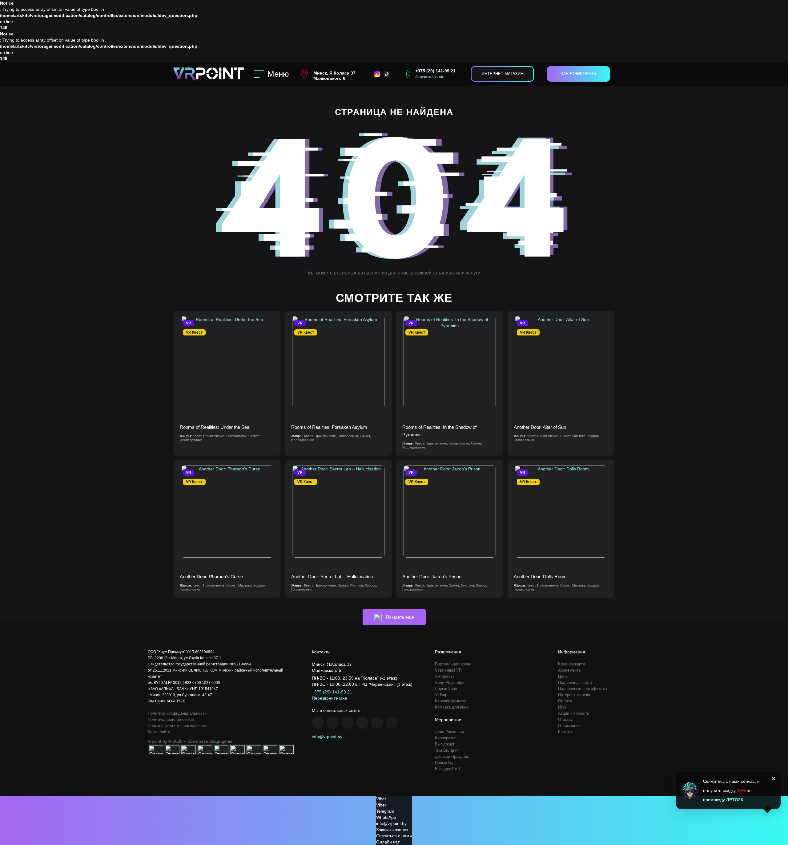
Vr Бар (441, 695)
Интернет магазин (502, 73)
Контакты (566, 731)
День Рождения (449, 731)
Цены (563, 676)
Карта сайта (159, 731)
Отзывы (565, 719)
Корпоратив (445, 738)
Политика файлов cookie (171, 719)
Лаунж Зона (446, 688)
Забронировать (578, 73)
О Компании (569, 725)
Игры (562, 707)
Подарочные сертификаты (582, 688)
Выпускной (445, 744)
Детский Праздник (452, 756)
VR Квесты (445, 676)
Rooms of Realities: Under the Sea (214, 427)
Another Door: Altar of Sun (540, 427)
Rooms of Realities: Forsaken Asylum (329, 427)
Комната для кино (451, 707)
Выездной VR (447, 768)
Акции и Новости (573, 713)
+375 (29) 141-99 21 (435, 70)
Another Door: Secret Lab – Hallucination (332, 576)
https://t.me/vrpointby (377, 723)
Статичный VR (448, 670)
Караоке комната (450, 701)
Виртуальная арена (453, 664)
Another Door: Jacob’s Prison (431, 576)
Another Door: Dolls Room (540, 576)
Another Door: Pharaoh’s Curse (211, 576)
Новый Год (445, 762)
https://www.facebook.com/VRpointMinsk (318, 723)
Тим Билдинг (447, 750)
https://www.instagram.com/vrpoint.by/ (333, 723)
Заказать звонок (429, 77)
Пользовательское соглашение (177, 725)
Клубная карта (571, 664)
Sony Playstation (450, 682)
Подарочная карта (575, 682)
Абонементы (569, 670)
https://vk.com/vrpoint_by (347, 723)
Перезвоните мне (329, 698)
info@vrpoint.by (327, 736)
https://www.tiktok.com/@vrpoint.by (392, 723)
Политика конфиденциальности (177, 713)
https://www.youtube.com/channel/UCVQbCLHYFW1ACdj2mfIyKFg (362, 723)
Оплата (565, 701)
